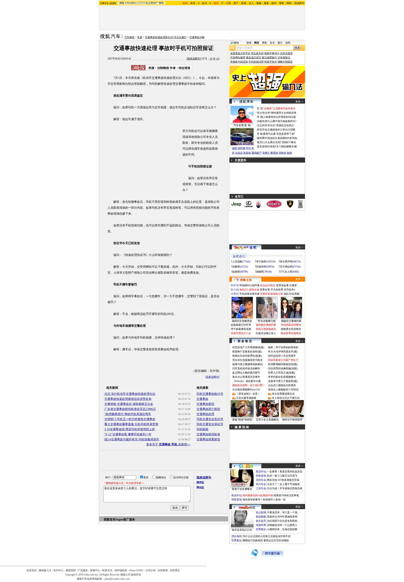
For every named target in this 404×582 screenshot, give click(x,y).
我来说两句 (193, 58)
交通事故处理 (205, 414)
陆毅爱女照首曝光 (291, 329)
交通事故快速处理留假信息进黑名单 (128, 399)
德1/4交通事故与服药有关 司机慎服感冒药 (131, 439)
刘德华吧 (261, 266)
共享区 (234, 293)
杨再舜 (260, 138)
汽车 (228, 3)
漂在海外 (236, 536)
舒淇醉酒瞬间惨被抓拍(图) (283, 364)
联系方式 (107, 570)
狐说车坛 (261, 471)
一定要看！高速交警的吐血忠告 (284, 471)
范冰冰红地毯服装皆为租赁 (247, 360)
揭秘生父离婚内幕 (291, 321)
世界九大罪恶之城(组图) (281, 372)
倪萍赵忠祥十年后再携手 (282, 355)
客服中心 (95, 570)
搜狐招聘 (71, 570)
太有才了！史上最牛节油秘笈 (283, 484)
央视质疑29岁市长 (240, 53)
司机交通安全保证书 (210, 424)
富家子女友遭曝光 (242, 489)
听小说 (234, 289)
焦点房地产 (151, 2)
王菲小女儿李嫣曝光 (267, 419)
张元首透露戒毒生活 (283, 393)
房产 (236, 3)
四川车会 (261, 484)
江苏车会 (261, 488)
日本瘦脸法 (284, 57)
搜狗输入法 (45, 570)
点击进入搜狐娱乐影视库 (282, 385)
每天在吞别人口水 (242, 529)
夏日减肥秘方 (269, 57)
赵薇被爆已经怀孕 (241, 324)
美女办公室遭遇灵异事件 (246, 376)
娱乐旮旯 (261, 520)
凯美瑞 (247, 152)
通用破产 (256, 152)
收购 (289, 152)
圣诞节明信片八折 (241, 333)
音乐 (272, 42)
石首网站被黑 (237, 57)
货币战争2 (289, 289)
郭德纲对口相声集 (249, 285)
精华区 (200, 482)
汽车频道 (129, 37)
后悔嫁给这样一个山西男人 (282, 525)
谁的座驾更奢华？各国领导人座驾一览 (264, 499)
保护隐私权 (120, 570)
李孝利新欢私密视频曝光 (282, 376)
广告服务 (83, 570)
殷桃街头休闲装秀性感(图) (247, 355)
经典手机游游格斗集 (271, 293)
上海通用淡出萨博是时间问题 (279, 117)
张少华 (260, 112)
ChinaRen (131, 2)
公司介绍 (150, 570)
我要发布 (110, 519)
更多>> (299, 101)
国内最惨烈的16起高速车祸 (258, 495)
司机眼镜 (202, 429)
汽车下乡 (237, 143)
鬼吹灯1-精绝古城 (249, 289)
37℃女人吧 (286, 271)
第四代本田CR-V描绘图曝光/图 (279, 146)
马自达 (239, 152)
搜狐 (121, 2)
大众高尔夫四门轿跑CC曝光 (280, 142)
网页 (256, 42)
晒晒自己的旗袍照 (253, 540)
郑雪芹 (260, 129)
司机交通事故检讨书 (210, 393)
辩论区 (200, 487)
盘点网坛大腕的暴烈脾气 (246, 372)
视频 (258, 3)
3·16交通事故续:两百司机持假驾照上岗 (129, 429)
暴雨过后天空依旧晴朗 (276, 540)
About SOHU (136, 570)
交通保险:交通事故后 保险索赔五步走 (128, 404)
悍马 (248, 148)
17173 (141, 2)
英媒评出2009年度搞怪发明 (282, 516)
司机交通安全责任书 (210, 419)
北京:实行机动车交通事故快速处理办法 (129, 393)
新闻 (248, 42)
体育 (192, 3)
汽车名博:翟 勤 (242, 125)
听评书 (234, 285)
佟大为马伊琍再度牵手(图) (283, 351)
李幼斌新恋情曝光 (291, 324)
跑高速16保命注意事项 (286, 495)
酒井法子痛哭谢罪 (292, 419)
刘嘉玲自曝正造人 (266, 333)
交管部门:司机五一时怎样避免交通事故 (129, 419)
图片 (280, 42)
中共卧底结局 (256, 61)
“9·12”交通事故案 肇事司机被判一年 (128, 434)
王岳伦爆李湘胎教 (246, 398)
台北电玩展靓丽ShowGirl (246, 389)
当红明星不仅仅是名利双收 (282, 520)
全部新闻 (163, 570)
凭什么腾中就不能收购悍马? (280, 121)
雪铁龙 (282, 152)
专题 (139, 37)
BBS (289, 3)
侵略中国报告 (285, 61)
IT (222, 3)
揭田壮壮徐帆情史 (242, 321)
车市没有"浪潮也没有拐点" (280, 125)
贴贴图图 (261, 516)
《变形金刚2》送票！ (248, 393)
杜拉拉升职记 (267, 285)
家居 (243, 3)
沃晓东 (260, 121)
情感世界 (261, 525)
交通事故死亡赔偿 (208, 409)
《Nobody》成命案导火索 (246, 381)
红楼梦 (293, 285)
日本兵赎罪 (286, 53)
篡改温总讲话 (253, 57)
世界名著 (265, 289)
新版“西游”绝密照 (242, 419)
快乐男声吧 (286, 261)
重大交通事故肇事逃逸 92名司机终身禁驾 (131, 424)
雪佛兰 (266, 152)
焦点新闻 (261, 512)
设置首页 (32, 570)
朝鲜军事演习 (271, 53)
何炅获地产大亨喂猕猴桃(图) (248, 347)
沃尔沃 (246, 143)
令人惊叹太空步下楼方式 (286, 398)
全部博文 (175, 570)
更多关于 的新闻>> (168, 444)
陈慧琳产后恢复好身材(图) (247, 351)
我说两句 (299, 3)
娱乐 (204, 3)
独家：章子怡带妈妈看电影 (283, 347)
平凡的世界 (277, 289)
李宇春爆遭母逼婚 (241, 329)
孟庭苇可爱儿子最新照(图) (283, 381)
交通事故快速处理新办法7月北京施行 (166, 37)
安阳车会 (261, 480)
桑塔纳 (274, 152)
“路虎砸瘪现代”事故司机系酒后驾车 (127, 414)
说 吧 (253, 247)
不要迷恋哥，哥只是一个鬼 (282, 512)
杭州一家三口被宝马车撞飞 (282, 475)
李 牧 (260, 133)
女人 (251, 3)
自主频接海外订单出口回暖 (280, 129)
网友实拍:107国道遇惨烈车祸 (283, 480)
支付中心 (58, 570)
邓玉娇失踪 (257, 53)
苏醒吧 (236, 266)
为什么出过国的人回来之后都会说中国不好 (267, 536)
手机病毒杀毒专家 (249, 293)
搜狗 (161, 2)
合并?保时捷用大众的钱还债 (280, 112)
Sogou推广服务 (125, 519)
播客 (266, 3)
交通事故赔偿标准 (208, 434)
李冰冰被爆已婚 (266, 321)
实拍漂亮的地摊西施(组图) (283, 368)
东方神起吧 (286, 266)
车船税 (249, 138)
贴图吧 (236, 271)
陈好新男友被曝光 (291, 333)
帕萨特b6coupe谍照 (241, 134)
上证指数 (237, 261)
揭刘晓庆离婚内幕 (266, 324)
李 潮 (260, 117)
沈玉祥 (260, 125)
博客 (281, 3)
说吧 (287, 42)
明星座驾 (261, 475)
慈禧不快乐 (270, 61)
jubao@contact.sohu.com (117, 578)
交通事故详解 (197, 37)
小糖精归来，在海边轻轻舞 (282, 529)
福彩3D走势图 (291, 293)
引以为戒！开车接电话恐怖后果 (284, 488)
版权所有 (136, 574)
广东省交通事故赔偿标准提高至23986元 (130, 409)
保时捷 (241, 148)
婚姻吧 (260, 271)
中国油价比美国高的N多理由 (281, 138)
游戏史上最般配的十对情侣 (283, 389)
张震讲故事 (282, 285)
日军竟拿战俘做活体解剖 (246, 368)
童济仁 (260, 142)
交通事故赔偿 (205, 404)
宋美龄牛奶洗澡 (239, 61)
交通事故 (202, 399)
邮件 (273, 3)
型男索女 (261, 529)
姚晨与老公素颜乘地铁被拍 (247, 364)
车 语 (260, 108)
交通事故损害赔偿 (208, 439)
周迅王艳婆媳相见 (266, 329)
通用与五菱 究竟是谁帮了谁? (279, 133)
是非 (259, 146)
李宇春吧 (261, 261)
